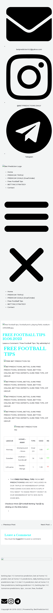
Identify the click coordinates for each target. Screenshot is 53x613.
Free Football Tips (15, 181)
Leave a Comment (10, 343)
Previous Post (8, 525)
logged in (20, 539)
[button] (26, 241)
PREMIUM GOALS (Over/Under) (21, 178)
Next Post (46, 525)
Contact (11, 188)
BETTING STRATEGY (17, 184)
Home (10, 172)
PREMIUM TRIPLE (15, 175)
